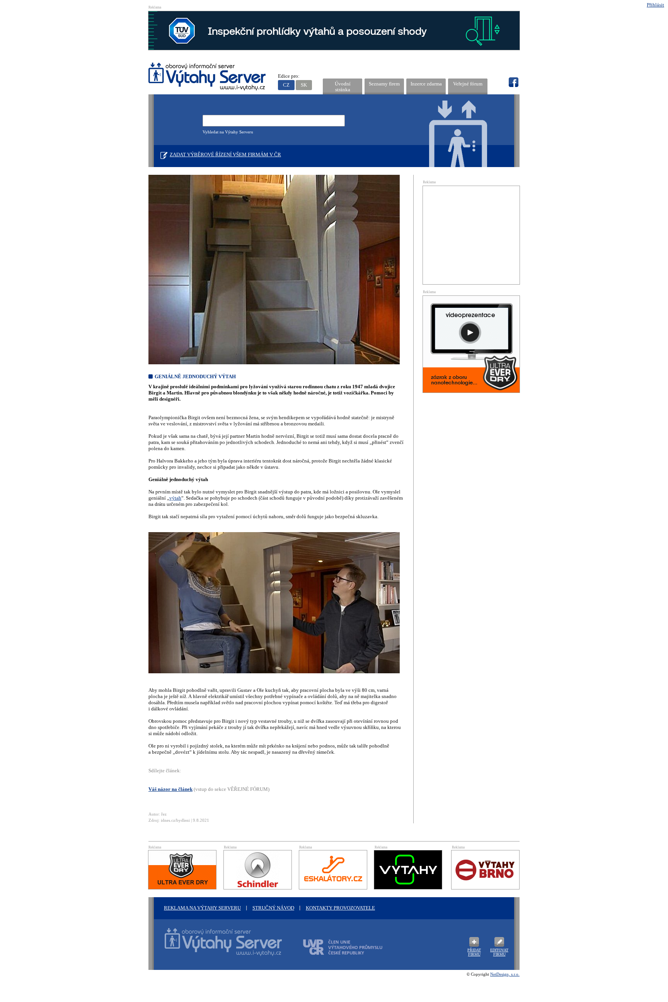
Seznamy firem (384, 84)
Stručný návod (273, 908)
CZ (286, 85)
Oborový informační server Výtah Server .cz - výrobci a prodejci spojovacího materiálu (216, 946)
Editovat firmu (499, 952)
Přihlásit (655, 5)
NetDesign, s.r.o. (505, 974)
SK (304, 85)
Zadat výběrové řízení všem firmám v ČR (225, 154)
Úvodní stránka (343, 86)
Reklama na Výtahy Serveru (202, 908)
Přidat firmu (474, 952)
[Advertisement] (471, 234)
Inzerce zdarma (426, 84)
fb (513, 82)
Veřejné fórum (467, 84)
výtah (175, 498)
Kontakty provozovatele (340, 908)
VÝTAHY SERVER (207, 77)
